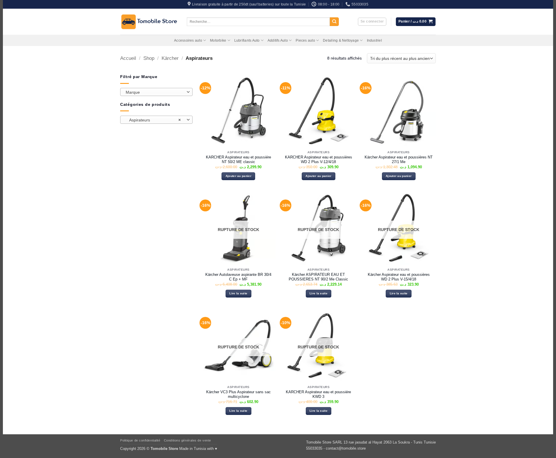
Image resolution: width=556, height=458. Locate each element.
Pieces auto (305, 40)
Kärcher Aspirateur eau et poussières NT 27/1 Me (399, 159)
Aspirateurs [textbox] (153, 120)
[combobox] (156, 92)
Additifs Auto (278, 40)
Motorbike (218, 40)
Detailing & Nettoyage (341, 40)
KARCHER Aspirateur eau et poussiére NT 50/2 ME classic (238, 159)
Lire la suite (238, 293)
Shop (148, 58)
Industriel (374, 40)
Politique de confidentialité (140, 440)
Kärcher (170, 58)
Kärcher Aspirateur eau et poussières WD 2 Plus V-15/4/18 (399, 277)
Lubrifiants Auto (247, 40)
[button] (372, 22)
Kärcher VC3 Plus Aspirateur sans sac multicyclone (238, 394)
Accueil (128, 58)
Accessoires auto (188, 40)
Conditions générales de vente (187, 440)
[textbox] (154, 92)
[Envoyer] (334, 21)
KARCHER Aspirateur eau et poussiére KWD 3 (318, 394)
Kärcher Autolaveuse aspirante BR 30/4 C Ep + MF (238, 277)
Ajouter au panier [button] (238, 176)
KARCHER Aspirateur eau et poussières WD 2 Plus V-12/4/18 (318, 159)
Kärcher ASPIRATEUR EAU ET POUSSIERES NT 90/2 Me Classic (318, 277)
